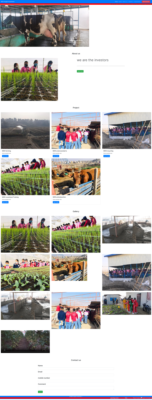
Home (116, 1)
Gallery (120, 1)
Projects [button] (131, 1)
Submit (40, 391)
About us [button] (125, 1)
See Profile (5, 156)
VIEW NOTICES (146, 1)
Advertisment (137, 1)
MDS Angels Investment (7, 1)
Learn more (80, 71)
